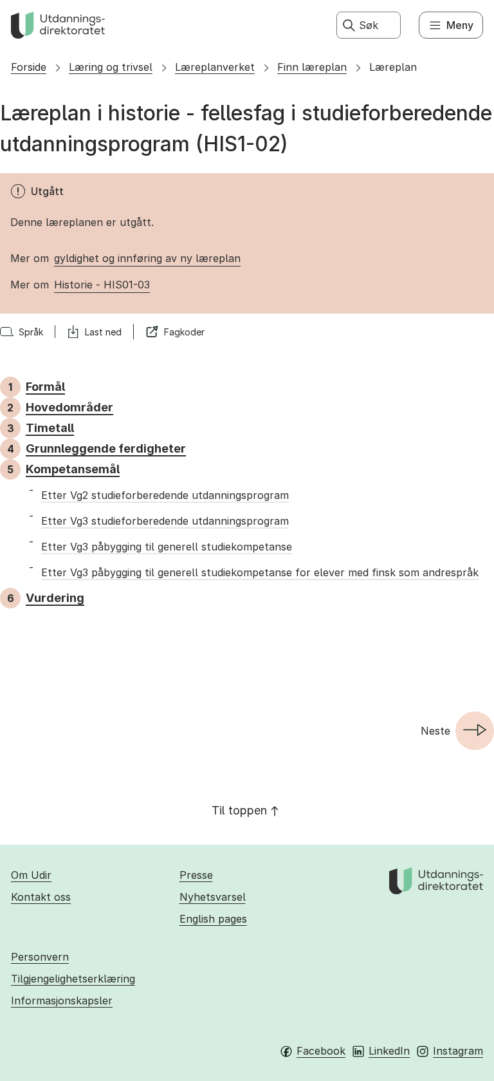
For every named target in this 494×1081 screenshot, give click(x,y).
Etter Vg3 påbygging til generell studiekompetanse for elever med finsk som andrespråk (260, 572)
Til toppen (239, 810)
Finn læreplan (312, 67)
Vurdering (55, 598)
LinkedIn (389, 1050)
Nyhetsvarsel (212, 896)
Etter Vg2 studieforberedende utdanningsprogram (165, 495)
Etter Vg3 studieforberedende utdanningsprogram (165, 520)
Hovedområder (69, 407)
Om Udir (31, 875)
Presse (196, 875)
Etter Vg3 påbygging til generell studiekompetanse (166, 546)
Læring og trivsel (110, 67)
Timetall (50, 428)
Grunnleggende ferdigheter (106, 448)
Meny (459, 25)
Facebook (321, 1050)
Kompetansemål (73, 469)
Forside (28, 67)
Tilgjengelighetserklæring (73, 978)
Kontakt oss (41, 896)
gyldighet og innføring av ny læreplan (147, 258)
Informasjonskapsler (62, 1000)
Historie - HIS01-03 (102, 284)
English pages (213, 918)
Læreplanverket (215, 67)
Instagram (458, 1050)
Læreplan (393, 67)
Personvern (40, 956)
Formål (45, 386)
